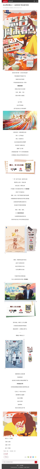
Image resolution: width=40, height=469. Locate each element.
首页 (17, 465)
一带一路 (5, 453)
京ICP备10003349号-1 (14, 467)
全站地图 (21, 465)
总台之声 (11, 1)
